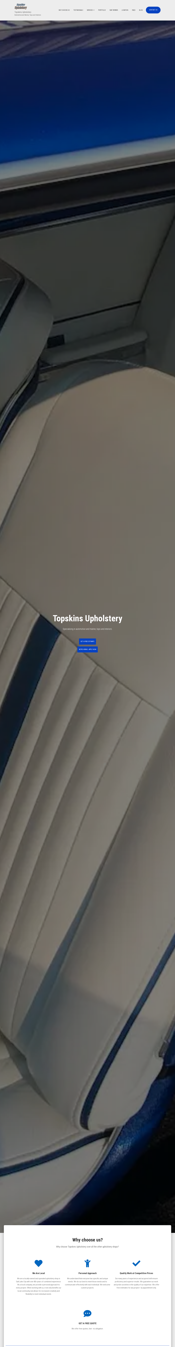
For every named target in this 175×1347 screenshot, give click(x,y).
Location (125, 10)
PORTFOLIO (102, 10)
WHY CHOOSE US (64, 10)
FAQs (133, 10)
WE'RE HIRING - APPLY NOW (87, 649)
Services (90, 10)
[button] (93, 10)
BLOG (141, 10)
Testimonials (78, 10)
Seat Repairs (114, 10)
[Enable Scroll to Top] (170, 1342)
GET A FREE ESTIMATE (87, 641)
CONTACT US (153, 10)
